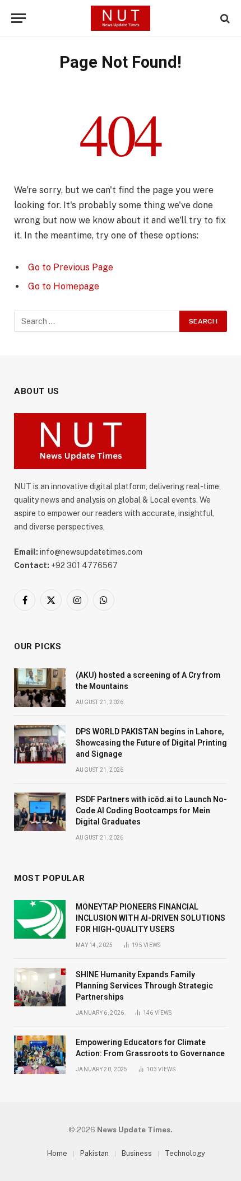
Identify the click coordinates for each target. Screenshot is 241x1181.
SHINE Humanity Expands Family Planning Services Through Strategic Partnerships (144, 985)
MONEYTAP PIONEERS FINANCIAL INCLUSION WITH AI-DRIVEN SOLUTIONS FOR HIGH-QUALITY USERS (150, 918)
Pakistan (94, 1153)
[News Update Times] (120, 18)
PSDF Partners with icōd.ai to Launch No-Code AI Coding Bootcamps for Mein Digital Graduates (151, 810)
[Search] (224, 18)
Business (137, 1153)
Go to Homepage (63, 286)
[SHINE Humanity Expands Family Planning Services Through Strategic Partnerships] (40, 987)
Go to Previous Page (70, 267)
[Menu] (18, 18)
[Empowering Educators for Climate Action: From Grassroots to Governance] (40, 1054)
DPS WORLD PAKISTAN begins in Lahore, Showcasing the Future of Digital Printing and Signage (151, 742)
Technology (185, 1153)
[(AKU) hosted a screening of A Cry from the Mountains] (40, 687)
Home (57, 1153)
